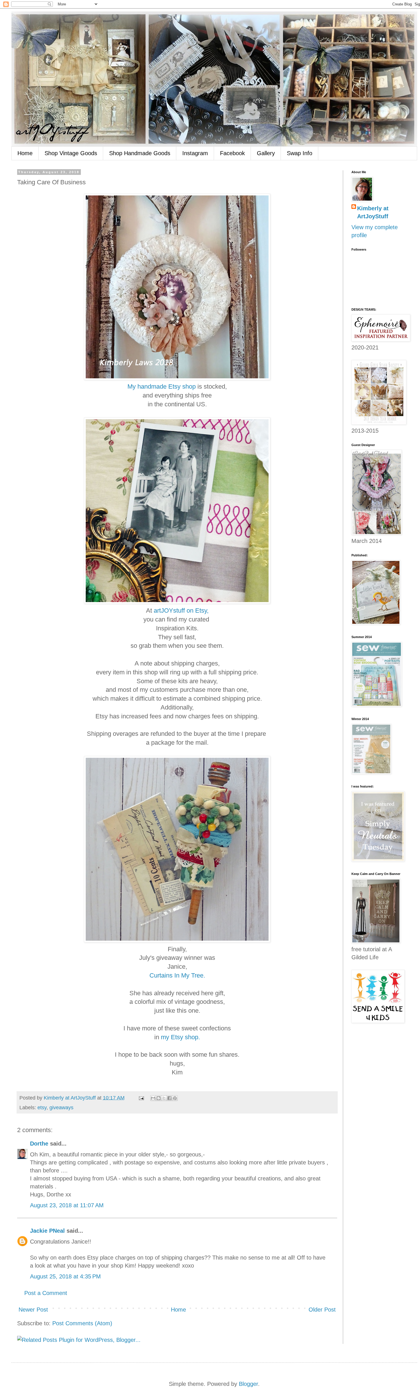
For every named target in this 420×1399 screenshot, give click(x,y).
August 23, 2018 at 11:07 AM (67, 1205)
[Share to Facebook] (169, 1098)
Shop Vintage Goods (71, 153)
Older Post (322, 1309)
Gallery (266, 153)
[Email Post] (140, 1098)
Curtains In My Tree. (177, 975)
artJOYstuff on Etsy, (181, 610)
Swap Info (299, 153)
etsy (42, 1107)
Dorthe (39, 1143)
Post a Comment (45, 1293)
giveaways (61, 1107)
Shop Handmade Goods (139, 153)
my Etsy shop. (180, 1037)
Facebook (232, 153)
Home (25, 153)
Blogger (248, 1384)
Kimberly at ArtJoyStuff (373, 212)
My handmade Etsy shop (161, 386)
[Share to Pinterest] (175, 1098)
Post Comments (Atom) (82, 1323)
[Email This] (153, 1098)
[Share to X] (164, 1098)
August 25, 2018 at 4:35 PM (65, 1276)
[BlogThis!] (158, 1098)
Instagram (195, 153)
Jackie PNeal (47, 1231)
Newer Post (33, 1309)
